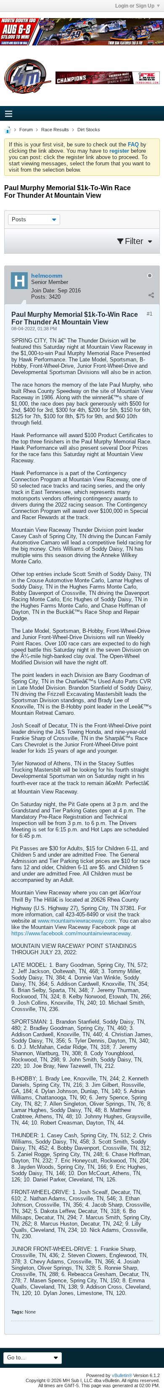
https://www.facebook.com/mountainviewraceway (70, 933)
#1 (150, 314)
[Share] (151, 295)
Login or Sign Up (134, 6)
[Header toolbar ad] (108, 78)
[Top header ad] (82, 31)
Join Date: (43, 290)
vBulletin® (122, 1375)
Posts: (39, 297)
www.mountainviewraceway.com (77, 921)
